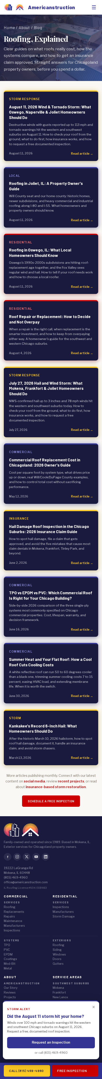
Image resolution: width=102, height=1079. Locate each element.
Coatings (10, 959)
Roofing (9, 907)
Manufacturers (14, 925)
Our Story (11, 988)
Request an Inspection (51, 1042)
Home (9, 27)
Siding (57, 950)
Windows (59, 954)
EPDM (8, 954)
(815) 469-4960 (16, 877)
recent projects (71, 781)
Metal (8, 968)
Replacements (14, 911)
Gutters (58, 963)
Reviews (10, 992)
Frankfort (59, 992)
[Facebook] (7, 857)
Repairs (9, 916)
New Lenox (60, 997)
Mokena (58, 988)
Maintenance (13, 921)
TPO (7, 945)
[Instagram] (17, 857)
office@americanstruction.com (26, 882)
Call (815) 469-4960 (26, 1071)
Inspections (12, 930)
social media (34, 781)
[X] (26, 857)
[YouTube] (36, 857)
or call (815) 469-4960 (51, 1052)
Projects (10, 997)
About (24, 27)
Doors (57, 959)
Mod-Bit (9, 963)
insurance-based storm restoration (56, 787)
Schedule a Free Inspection (51, 801)
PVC (7, 950)
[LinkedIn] (45, 857)
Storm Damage (63, 916)
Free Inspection (72, 1071)
